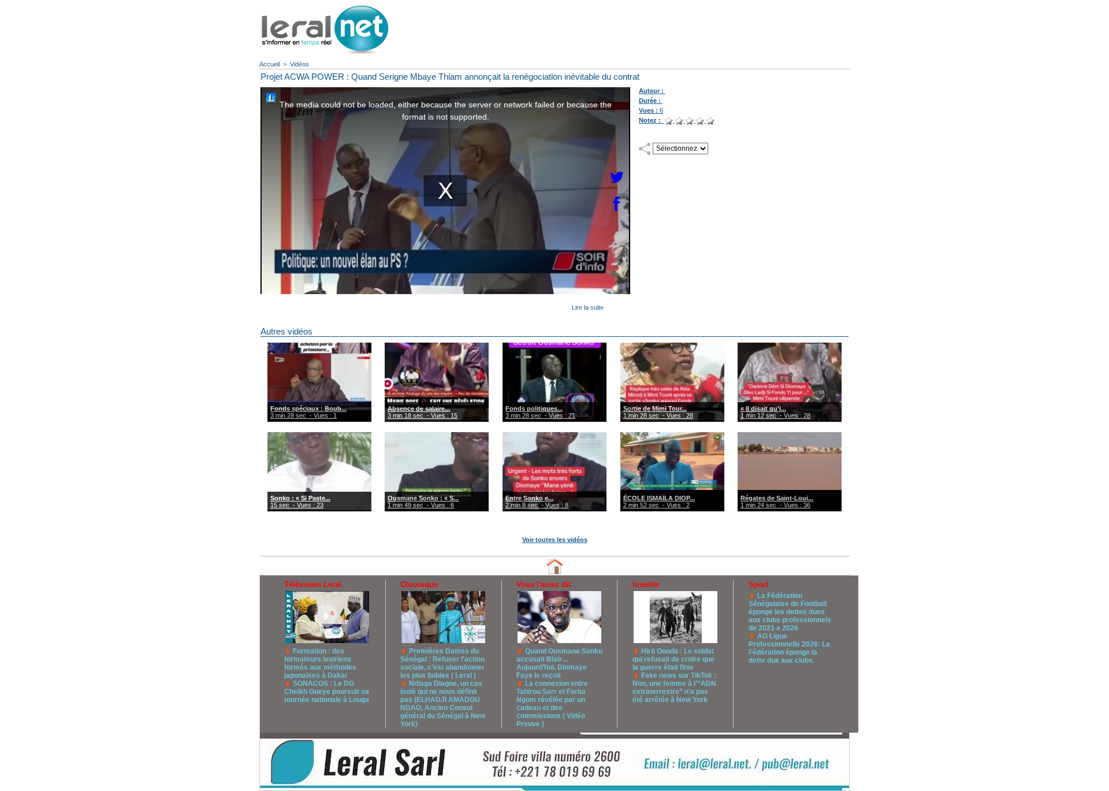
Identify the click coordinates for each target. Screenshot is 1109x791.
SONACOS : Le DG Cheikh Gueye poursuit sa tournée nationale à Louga (326, 691)
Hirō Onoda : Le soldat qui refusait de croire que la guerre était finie (673, 659)
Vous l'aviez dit (543, 584)
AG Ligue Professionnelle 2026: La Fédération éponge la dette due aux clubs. (789, 648)
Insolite (645, 584)
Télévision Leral (312, 584)
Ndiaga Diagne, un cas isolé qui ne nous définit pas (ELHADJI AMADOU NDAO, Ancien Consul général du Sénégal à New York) (442, 703)
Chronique (419, 584)
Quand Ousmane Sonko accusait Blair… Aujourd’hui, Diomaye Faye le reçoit (559, 663)
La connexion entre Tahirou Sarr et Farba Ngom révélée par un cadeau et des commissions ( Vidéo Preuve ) (552, 703)
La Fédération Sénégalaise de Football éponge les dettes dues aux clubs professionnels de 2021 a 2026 (790, 612)
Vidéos (299, 64)
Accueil (269, 64)
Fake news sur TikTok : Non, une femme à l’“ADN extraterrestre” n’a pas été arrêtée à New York (674, 687)
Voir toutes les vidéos (554, 539)
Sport (758, 584)
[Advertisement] (638, 26)
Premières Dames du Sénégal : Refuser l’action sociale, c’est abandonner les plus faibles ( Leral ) (442, 663)
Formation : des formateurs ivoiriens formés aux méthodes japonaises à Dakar (320, 663)
